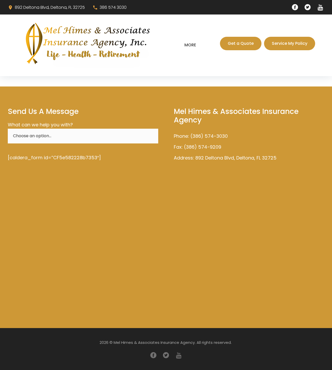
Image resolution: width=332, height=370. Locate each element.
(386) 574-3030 (209, 136)
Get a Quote (241, 43)
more (190, 45)
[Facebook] (295, 7)
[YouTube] (320, 7)
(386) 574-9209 (202, 147)
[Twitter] (308, 7)
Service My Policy (289, 43)
